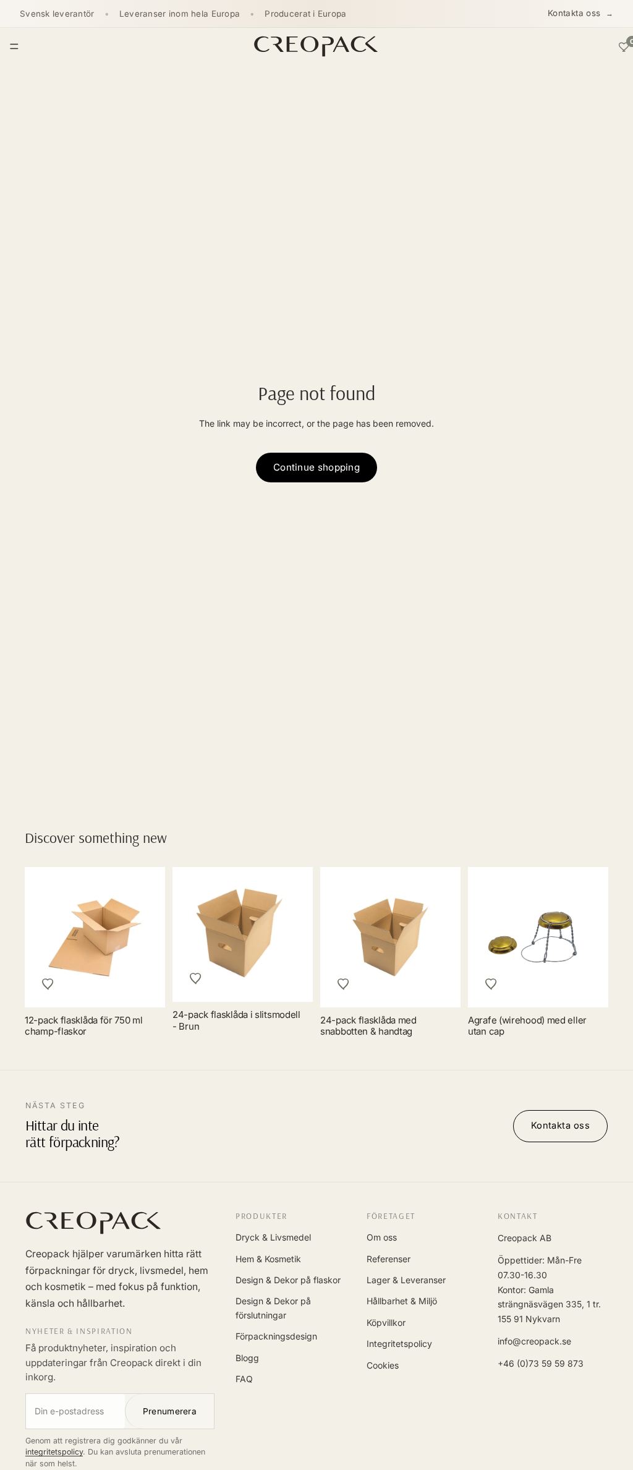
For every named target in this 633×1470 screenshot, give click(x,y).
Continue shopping (316, 467)
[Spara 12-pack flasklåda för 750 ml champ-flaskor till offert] (48, 984)
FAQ (244, 1379)
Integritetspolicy (399, 1343)
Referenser (388, 1259)
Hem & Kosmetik (268, 1259)
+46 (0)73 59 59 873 (541, 1363)
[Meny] (14, 46)
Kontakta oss (574, 13)
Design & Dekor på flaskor (288, 1280)
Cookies (383, 1365)
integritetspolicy (54, 1451)
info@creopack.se (534, 1341)
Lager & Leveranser (406, 1280)
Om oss (382, 1237)
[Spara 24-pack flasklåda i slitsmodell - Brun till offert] (196, 978)
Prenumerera (170, 1411)
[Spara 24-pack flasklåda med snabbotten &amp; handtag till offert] (344, 984)
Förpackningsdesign (276, 1336)
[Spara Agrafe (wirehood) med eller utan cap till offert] (491, 984)
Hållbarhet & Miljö (402, 1301)
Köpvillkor (386, 1322)
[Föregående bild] (491, 937)
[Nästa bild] (584, 937)
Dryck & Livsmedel (273, 1237)
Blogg (247, 1357)
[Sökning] (594, 46)
